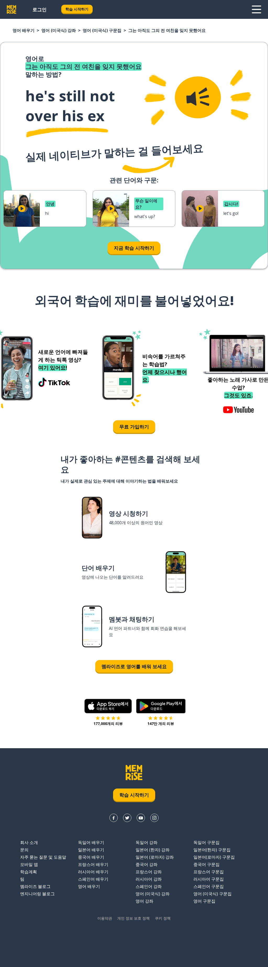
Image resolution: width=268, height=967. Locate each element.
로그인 (39, 9)
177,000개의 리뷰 (108, 723)
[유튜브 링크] (141, 818)
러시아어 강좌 (149, 879)
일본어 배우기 (91, 850)
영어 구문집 (204, 901)
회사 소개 (29, 842)
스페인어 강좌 (149, 886)
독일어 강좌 (147, 842)
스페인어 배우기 (93, 879)
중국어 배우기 (91, 857)
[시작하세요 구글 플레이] (161, 706)
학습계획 (28, 872)
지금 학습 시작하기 (134, 248)
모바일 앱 (29, 864)
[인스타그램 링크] (154, 818)
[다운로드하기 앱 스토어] (108, 706)
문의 (24, 850)
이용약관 (104, 918)
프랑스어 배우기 (93, 864)
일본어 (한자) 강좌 (153, 850)
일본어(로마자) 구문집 (214, 857)
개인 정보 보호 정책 (133, 918)
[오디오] (198, 97)
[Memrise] (11, 9)
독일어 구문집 (206, 842)
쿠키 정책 (163, 918)
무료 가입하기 (134, 426)
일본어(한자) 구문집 (212, 850)
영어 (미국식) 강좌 (58, 30)
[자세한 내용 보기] (256, 9)
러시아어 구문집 (208, 879)
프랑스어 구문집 (208, 872)
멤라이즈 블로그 (35, 886)
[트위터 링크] (127, 818)
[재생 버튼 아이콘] (22, 209)
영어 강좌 (144, 901)
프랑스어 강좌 (149, 872)
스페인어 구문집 (208, 886)
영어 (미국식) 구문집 (102, 30)
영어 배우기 (24, 30)
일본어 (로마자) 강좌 (155, 857)
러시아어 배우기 (93, 872)
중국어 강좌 (147, 864)
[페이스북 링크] (113, 818)
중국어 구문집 (206, 864)
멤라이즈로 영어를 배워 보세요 (134, 666)
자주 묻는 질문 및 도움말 (43, 857)
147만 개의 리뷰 (160, 723)
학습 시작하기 (76, 9)
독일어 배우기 (91, 842)
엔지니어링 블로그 (37, 894)
